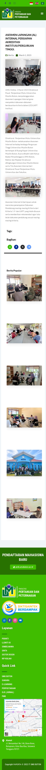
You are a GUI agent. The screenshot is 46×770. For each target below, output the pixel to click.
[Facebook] (5, 3)
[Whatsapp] (4, 620)
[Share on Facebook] (10, 247)
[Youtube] (20, 620)
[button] (42, 13)
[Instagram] (10, 3)
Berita (11, 55)
